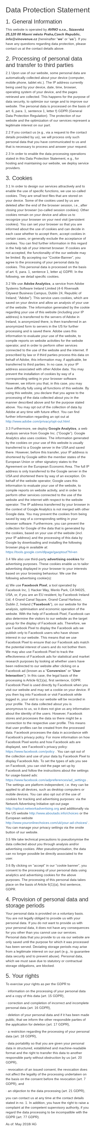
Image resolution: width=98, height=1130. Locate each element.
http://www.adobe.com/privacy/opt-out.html (38, 421)
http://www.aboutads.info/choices (54, 813)
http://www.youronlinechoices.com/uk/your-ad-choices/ (47, 823)
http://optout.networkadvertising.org (33, 808)
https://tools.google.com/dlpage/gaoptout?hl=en (41, 552)
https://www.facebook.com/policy (30, 751)
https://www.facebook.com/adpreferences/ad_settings (46, 780)
